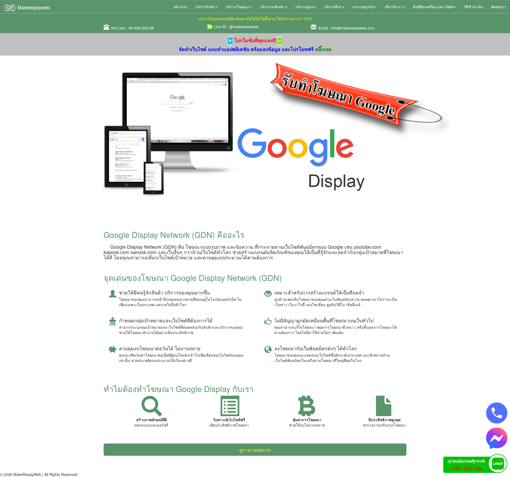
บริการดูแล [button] (304, 6)
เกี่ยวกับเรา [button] (393, 6)
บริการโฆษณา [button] (237, 6)
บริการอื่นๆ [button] (333, 6)
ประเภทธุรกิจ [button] (363, 6)
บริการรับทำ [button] (205, 6)
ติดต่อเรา (498, 6)
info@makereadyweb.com (353, 28)
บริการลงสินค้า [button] (272, 6)
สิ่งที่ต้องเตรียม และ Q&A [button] (433, 6)
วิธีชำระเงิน (473, 6)
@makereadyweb (244, 26)
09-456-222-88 (141, 28)
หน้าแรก (180, 6)
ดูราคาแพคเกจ (255, 449)
